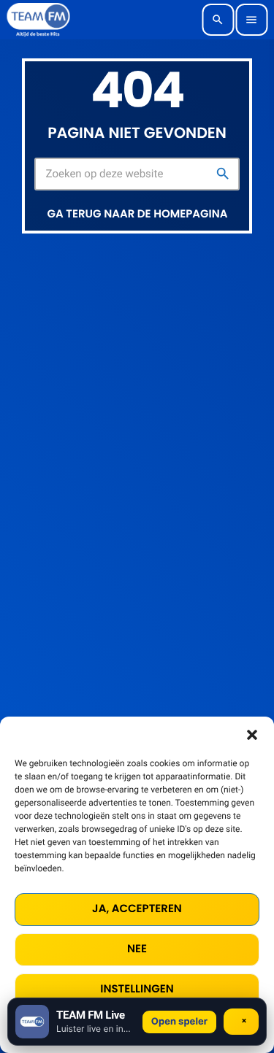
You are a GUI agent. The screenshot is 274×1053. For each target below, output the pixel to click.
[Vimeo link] (38, 19)
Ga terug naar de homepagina (137, 214)
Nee (137, 949)
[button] (252, 735)
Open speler (179, 1021)
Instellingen (136, 989)
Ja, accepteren (137, 909)
